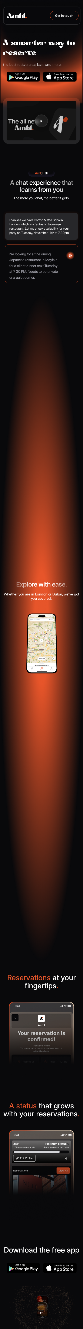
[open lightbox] (41, 121)
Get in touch (64, 16)
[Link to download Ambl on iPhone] (60, 77)
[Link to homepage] (17, 16)
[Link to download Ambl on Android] (23, 77)
